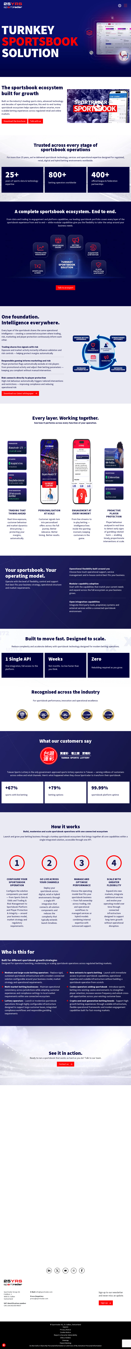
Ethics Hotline (65, 1338)
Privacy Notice (65, 1329)
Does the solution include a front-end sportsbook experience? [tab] (60, 1146)
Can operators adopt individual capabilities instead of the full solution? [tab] (60, 1215)
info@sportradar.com (44, 1292)
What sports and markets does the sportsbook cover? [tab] (55, 1134)
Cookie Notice (65, 1332)
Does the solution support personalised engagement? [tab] (55, 1157)
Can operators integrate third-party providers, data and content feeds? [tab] (62, 1242)
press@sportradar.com (39, 1298)
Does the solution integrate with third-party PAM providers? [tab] (60, 1255)
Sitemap (65, 1340)
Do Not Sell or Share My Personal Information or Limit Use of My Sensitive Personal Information (66, 1346)
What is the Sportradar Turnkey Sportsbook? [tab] (49, 1123)
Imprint (65, 1327)
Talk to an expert (65, 287)
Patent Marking (65, 1343)
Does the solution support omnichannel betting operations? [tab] (59, 1229)
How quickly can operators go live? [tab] (42, 1180)
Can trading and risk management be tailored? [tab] (50, 1202)
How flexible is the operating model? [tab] (44, 1191)
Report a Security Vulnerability (65, 1335)
